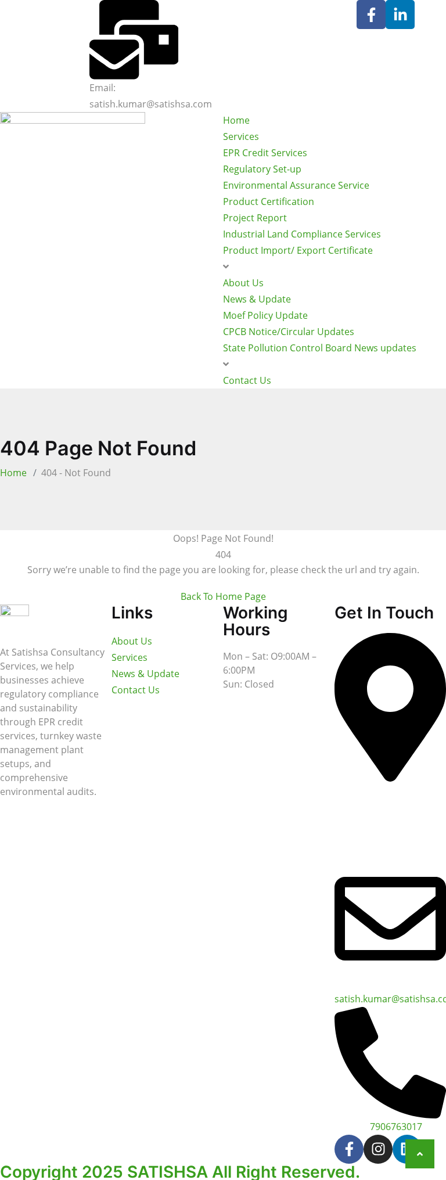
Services (241, 136)
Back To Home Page (223, 596)
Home (236, 120)
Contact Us (247, 380)
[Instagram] (378, 1149)
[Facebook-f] (371, 14)
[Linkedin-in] (400, 14)
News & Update (257, 299)
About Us (243, 282)
